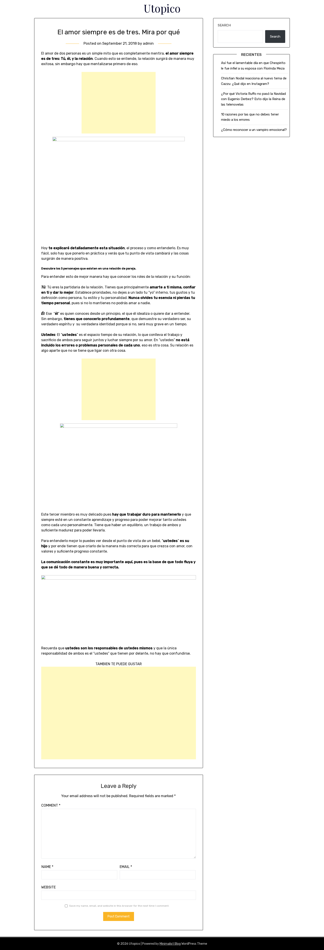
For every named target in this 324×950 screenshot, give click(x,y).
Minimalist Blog (170, 944)
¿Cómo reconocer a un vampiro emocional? (254, 130)
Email (126, 867)
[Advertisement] (119, 103)
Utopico (162, 8)
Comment (50, 805)
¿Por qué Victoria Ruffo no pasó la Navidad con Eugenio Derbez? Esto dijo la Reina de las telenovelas (253, 99)
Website (48, 887)
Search (224, 25)
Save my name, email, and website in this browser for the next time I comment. (119, 905)
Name (47, 867)
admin (148, 43)
